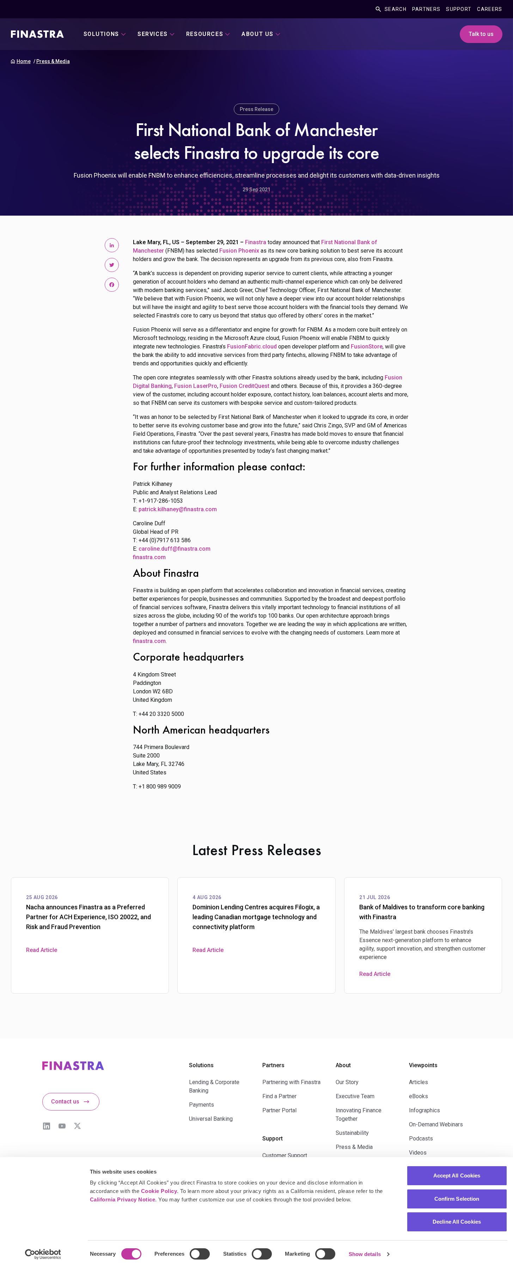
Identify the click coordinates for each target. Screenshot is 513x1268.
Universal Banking (211, 1118)
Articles (418, 1082)
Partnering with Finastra (291, 1082)
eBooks (418, 1096)
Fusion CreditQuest (244, 386)
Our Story (347, 1082)
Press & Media (53, 61)
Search (396, 9)
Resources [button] (204, 34)
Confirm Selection (457, 1199)
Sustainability (352, 1133)
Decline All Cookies (457, 1222)
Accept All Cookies (457, 1176)
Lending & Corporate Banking (214, 1086)
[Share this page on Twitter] (112, 265)
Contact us (65, 1101)
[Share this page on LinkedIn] (112, 245)
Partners (426, 9)
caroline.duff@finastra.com (174, 548)
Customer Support (284, 1155)
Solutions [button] (101, 34)
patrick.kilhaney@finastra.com (178, 509)
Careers (489, 9)
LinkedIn (46, 1126)
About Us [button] (258, 34)
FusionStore (367, 346)
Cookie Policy (159, 1191)
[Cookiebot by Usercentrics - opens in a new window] (43, 1254)
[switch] (200, 1254)
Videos (418, 1152)
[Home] (37, 34)
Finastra (255, 242)
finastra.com (149, 557)
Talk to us (481, 34)
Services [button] (153, 34)
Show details (365, 1254)
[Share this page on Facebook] (112, 285)
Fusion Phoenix (239, 250)
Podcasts (421, 1138)
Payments (201, 1104)
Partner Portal (279, 1110)
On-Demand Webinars (436, 1124)
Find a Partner (279, 1096)
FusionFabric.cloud (252, 346)
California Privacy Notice (122, 1199)
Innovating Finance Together (358, 1114)
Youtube (62, 1126)
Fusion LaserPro (195, 386)
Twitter (77, 1126)
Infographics (424, 1110)
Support (458, 9)
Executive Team (355, 1096)
